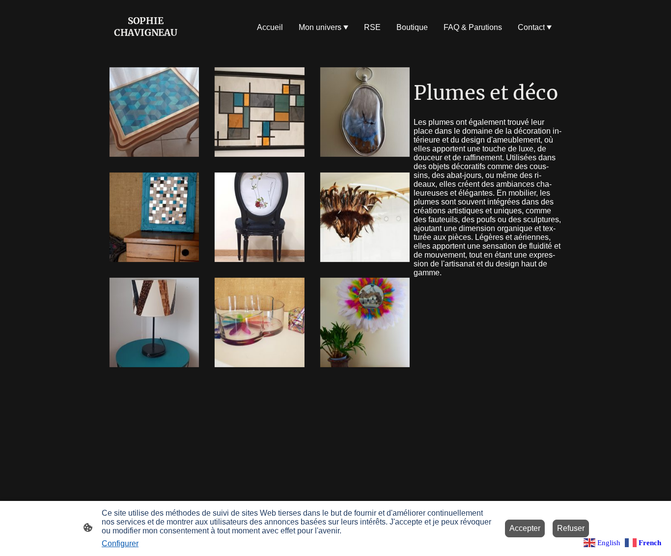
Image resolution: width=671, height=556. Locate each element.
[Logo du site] (146, 47)
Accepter (524, 528)
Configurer (120, 543)
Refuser (571, 528)
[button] (603, 542)
